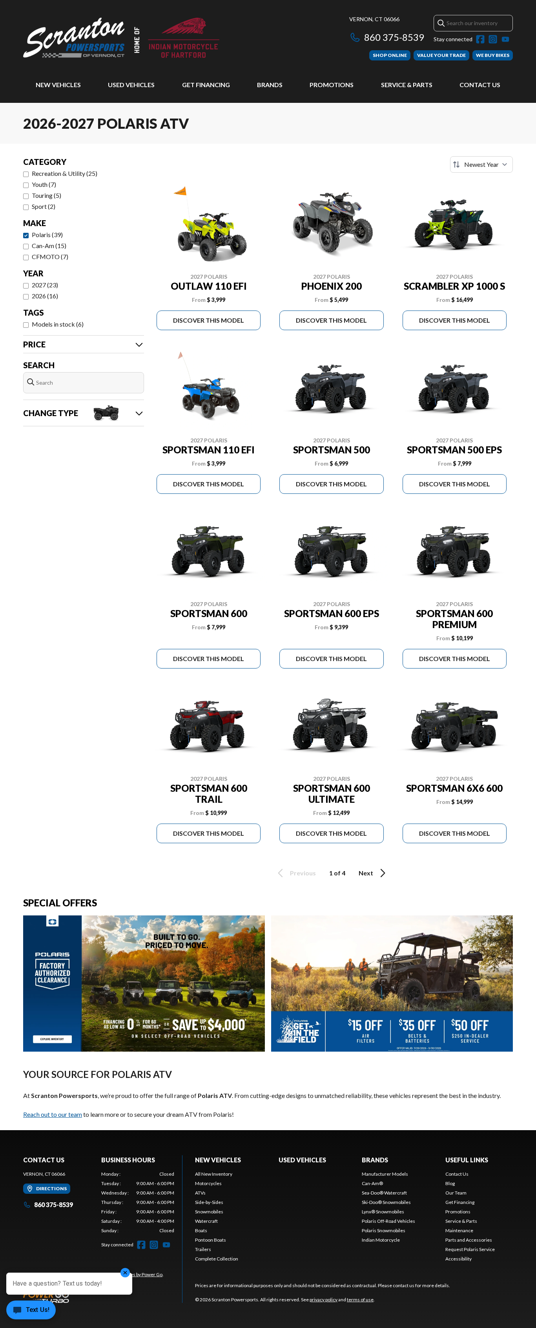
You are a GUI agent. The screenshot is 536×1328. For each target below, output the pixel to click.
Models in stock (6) (58, 324)
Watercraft (206, 1221)
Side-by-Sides (209, 1202)
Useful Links (466, 1160)
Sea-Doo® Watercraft (384, 1193)
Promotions (332, 84)
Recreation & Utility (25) (64, 173)
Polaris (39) (47, 234)
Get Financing (206, 84)
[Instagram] (493, 39)
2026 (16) (45, 296)
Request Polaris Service (470, 1249)
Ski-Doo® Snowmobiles (386, 1202)
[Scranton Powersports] (121, 37)
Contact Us (479, 84)
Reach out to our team (52, 1114)
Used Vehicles (131, 84)
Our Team (456, 1193)
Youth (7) (44, 184)
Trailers (203, 1249)
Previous (303, 873)
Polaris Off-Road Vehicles (388, 1221)
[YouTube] (505, 39)
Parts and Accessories (468, 1240)
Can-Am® (372, 1183)
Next (366, 873)
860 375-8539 (394, 37)
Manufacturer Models (385, 1174)
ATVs (200, 1193)
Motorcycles (208, 1183)
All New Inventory (213, 1174)
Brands (270, 84)
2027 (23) (45, 285)
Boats (201, 1230)
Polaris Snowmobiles (383, 1230)
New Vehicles (58, 84)
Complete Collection (216, 1259)
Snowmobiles (209, 1212)
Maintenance (459, 1230)
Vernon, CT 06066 (374, 19)
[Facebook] (480, 39)
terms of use (360, 1299)
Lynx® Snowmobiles (383, 1212)
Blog (450, 1183)
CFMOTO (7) (50, 256)
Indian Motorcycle (381, 1240)
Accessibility (458, 1259)
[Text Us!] (31, 1311)
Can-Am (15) (49, 245)
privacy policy (323, 1299)
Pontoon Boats (210, 1240)
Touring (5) (46, 195)
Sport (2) (43, 206)
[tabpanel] (138, 1202)
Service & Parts (406, 84)
